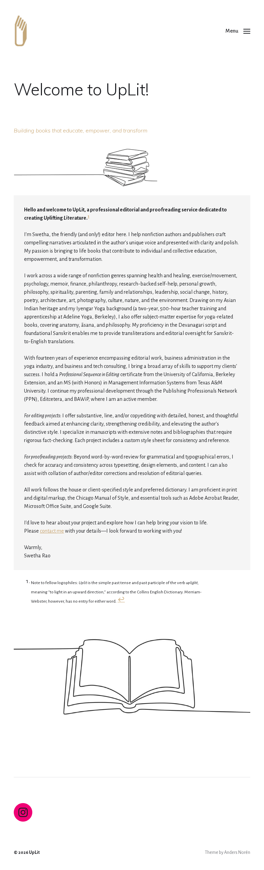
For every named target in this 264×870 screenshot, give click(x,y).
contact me (52, 531)
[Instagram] (23, 812)
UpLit (34, 852)
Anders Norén (237, 852)
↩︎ (121, 600)
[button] (238, 30)
